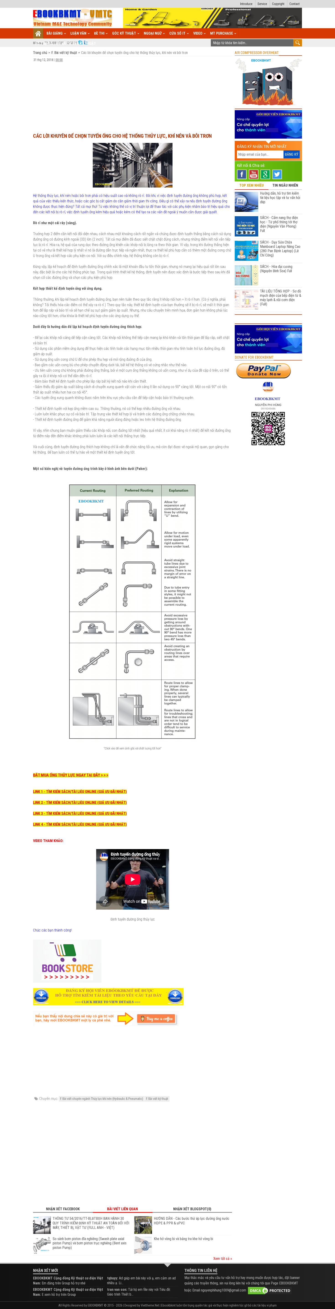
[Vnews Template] (72, 18)
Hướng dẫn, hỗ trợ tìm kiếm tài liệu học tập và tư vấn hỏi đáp (280, 197)
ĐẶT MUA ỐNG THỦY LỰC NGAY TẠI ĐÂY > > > (70, 775)
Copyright (278, 4)
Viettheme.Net (150, 1305)
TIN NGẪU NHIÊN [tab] (285, 185)
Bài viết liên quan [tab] (122, 1209)
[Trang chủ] (38, 33)
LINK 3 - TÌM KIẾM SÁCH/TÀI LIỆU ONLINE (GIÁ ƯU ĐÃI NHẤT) (80, 813)
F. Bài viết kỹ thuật (64, 53)
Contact (294, 4)
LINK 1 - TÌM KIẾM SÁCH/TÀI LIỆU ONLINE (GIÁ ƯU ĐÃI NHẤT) (80, 791)
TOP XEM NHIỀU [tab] (251, 185)
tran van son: (117, 1289)
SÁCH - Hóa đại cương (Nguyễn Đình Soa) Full (276, 268)
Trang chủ (40, 53)
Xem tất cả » (222, 1258)
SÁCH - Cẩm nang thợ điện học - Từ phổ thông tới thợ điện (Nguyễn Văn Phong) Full (279, 224)
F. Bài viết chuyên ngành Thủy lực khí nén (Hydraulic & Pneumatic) (101, 1099)
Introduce (246, 4)
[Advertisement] (132, 95)
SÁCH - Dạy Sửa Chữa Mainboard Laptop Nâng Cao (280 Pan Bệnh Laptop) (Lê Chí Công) (280, 248)
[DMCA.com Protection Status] (270, 1290)
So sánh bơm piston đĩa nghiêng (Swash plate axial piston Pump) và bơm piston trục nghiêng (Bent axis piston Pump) (89, 1243)
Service (262, 4)
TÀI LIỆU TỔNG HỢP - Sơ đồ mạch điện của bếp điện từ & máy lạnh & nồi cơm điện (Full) (280, 297)
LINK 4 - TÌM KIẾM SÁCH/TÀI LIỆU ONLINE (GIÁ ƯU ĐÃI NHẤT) (80, 824)
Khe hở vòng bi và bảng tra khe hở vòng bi (183, 1239)
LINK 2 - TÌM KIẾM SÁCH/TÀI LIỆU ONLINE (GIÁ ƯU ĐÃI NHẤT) (80, 802)
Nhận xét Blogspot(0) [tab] (192, 1209)
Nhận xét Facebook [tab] (63, 1209)
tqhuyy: (112, 1278)
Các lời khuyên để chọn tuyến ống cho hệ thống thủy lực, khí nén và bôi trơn (122, 136)
